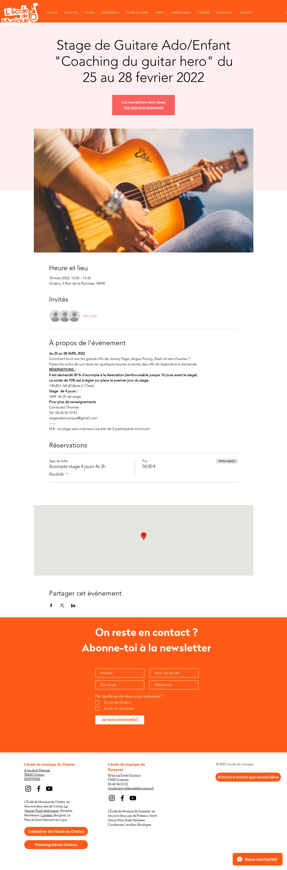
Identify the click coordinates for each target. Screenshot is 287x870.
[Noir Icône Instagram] (28, 789)
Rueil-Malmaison (47, 811)
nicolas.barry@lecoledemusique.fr (131, 788)
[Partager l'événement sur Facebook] (51, 605)
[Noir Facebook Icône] (39, 789)
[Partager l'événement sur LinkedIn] (73, 605)
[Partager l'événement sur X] (62, 605)
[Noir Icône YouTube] (49, 789)
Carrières (46, 815)
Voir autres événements (143, 107)
